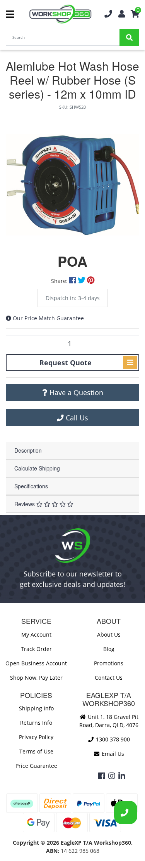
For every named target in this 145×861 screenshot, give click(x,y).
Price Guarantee (36, 765)
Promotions (108, 663)
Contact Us (109, 677)
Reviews (25, 504)
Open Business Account (36, 663)
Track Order (36, 649)
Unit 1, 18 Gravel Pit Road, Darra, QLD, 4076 (108, 721)
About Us (109, 634)
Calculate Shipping (37, 468)
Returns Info (36, 722)
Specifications (31, 486)
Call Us (76, 417)
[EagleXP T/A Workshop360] (60, 14)
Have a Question (75, 392)
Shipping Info (36, 708)
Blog (108, 649)
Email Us (112, 753)
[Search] (129, 37)
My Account (36, 634)
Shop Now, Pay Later (36, 677)
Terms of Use (36, 751)
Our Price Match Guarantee (48, 318)
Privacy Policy (36, 737)
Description (28, 450)
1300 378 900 (112, 739)
